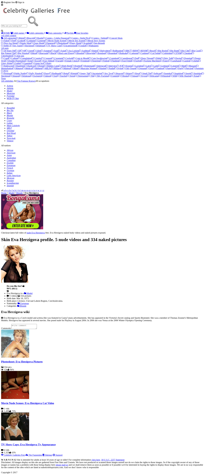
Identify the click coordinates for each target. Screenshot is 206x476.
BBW (135, 51)
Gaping (186, 61)
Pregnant (7, 73)
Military (57, 68)
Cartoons (133, 53)
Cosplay (38, 58)
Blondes (80, 53)
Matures (19, 68)
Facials (59, 61)
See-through (99, 43)
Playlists (70, 33)
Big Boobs (163, 51)
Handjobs (20, 66)
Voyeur (143, 76)
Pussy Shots (75, 43)
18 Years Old (9, 51)
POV (5, 71)
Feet (13, 40)
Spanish (10, 185)
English (10, 163)
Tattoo (9, 135)
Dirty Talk (168, 58)
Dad (136, 58)
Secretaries (97, 73)
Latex (148, 66)
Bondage (101, 53)
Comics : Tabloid (99, 38)
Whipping (165, 76)
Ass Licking (73, 51)
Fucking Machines (151, 61)
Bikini (21, 38)
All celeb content (8, 35)
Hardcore (31, 66)
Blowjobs (90, 53)
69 (24, 51)
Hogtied (78, 66)
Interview (112, 66)
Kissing (128, 66)
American (11, 153)
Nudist (111, 68)
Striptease (40, 45)
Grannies (27, 63)
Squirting (197, 73)
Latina (9, 123)
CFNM (177, 53)
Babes (95, 51)
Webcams (153, 76)
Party (180, 68)
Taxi (55, 76)
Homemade (89, 66)
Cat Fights (155, 53)
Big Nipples (23, 53)
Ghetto (195, 61)
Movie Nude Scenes (56, 40)
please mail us (62, 465)
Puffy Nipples (35, 73)
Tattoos (47, 76)
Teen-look (11, 138)
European (11, 165)
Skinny (128, 73)
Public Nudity (20, 73)
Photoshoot (62, 43)
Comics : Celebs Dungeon (57, 38)
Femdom (85, 61)
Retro (65, 73)
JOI (121, 66)
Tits (92, 76)
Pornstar (11, 96)
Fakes (6, 40)
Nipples (102, 68)
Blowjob (30, 38)
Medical (28, 68)
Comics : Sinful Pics (80, 38)
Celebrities (167, 53)
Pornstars (199, 68)
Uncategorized (70, 45)
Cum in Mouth (82, 58)
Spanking (178, 73)
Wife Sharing (185, 76)
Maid (183, 66)
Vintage (134, 76)
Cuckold (69, 58)
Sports (188, 73)
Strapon (15, 76)
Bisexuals (43, 53)
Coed (6, 58)
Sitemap (48, 455)
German (10, 170)
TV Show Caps (54, 45)
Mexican (10, 178)
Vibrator (125, 76)
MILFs (47, 68)
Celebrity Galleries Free (14, 455)
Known (31, 81)
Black (53, 53)
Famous (24, 81)
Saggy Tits (85, 73)
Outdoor (160, 68)
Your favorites (82, 33)
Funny (165, 61)
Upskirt (82, 45)
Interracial (101, 66)
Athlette (10, 88)
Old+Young (130, 68)
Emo (29, 61)
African (10, 150)
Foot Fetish (126, 61)
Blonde (10, 115)
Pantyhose (171, 68)
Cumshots (114, 58)
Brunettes (112, 53)
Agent (31, 51)
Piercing (189, 68)
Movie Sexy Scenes (96, 40)
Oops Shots (38, 43)
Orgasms (142, 68)
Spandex (167, 73)
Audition (85, 51)
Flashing (115, 61)
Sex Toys (108, 73)
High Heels (66, 66)
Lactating (138, 66)
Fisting (105, 61)
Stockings (28, 45)
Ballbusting (117, 51)
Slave (137, 73)
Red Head (11, 133)
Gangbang (176, 61)
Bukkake (123, 53)
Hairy (48, 63)
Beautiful (11, 108)
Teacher (63, 76)
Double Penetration (16, 61)
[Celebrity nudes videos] (37, 14)
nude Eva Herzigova (36, 233)
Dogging (188, 58)
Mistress (67, 68)
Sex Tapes (17, 45)
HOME (6, 33)
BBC (127, 51)
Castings (144, 53)
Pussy (46, 73)
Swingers (37, 76)
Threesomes (82, 76)
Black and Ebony (66, 53)
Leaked (21, 40)
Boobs (40, 38)
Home (4, 193)
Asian (63, 51)
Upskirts (115, 76)
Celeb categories (36, 33)
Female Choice (71, 61)
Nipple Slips (25, 43)
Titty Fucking (102, 76)
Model (9, 91)
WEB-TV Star (13, 98)
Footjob (137, 61)
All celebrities (7, 81)
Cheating (187, 53)
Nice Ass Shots (10, 43)
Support (59, 455)
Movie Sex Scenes (76, 40)
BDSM (143, 51)
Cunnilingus (126, 58)
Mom (75, 68)
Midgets (38, 68)
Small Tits (146, 73)
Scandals (87, 43)
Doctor (178, 58)
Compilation (26, 58)
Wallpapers (93, 45)
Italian (9, 173)
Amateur (47, 51)
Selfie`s (6, 45)
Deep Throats (147, 58)
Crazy (9, 120)
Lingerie (41, 40)
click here (96, 460)
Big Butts (174, 51)
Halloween (8, 66)
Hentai (41, 66)
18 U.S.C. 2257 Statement (112, 460)
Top (19, 81)
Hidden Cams (52, 66)
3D (19, 51)
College (14, 58)
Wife (174, 76)
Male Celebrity (13, 125)
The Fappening (35, 455)
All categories (10, 38)
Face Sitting (48, 61)
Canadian (11, 160)
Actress (10, 86)
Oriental (10, 130)
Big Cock (195, 51)
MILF (9, 128)
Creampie (58, 58)
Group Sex (38, 63)
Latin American (14, 175)
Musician (11, 93)
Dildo (158, 58)
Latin (155, 66)
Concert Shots (115, 38)
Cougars (48, 58)
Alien (38, 51)
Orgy (151, 68)
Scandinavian (13, 183)
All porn (5, 48)
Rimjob (74, 73)
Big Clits (185, 51)
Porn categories (55, 33)
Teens (72, 76)
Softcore (157, 73)
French (10, 168)
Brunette (10, 118)
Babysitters (105, 51)
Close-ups (19, 56)
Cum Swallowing (99, 58)
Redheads (56, 73)
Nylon (120, 68)
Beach (152, 51)
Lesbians (31, 40)
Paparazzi (50, 43)
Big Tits (10, 110)
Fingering (95, 61)
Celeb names (19, 33)
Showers (119, 73)
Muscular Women (88, 68)
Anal (55, 51)
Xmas (196, 76)
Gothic (17, 63)
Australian (11, 158)
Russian (10, 180)
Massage (192, 66)
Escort (37, 61)
